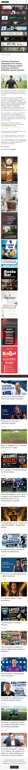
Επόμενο (24, 376)
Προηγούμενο (4, 376)
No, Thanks (14, 767)
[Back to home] (5, 2)
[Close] (26, 763)
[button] (23, 2)
